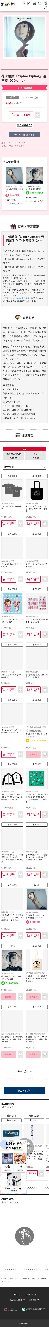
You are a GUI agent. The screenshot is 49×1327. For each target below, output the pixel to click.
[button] (24, 134)
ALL (24, 449)
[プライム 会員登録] (34, 3)
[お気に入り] (40, 3)
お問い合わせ (31, 1294)
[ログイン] (23, 3)
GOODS (13, 458)
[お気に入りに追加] (37, 115)
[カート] (46, 3)
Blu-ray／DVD (13, 453)
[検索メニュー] (45, 7)
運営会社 (32, 1300)
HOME (3, 1278)
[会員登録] (29, 3)
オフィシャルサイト (19, 298)
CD (35, 453)
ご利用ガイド (17, 1294)
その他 (35, 458)
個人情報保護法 (15, 1300)
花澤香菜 (13, 1278)
